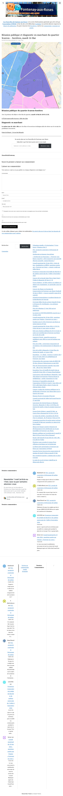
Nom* (3, 192)
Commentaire (5, 173)
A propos (38, 24)
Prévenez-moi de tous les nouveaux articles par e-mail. (14, 222)
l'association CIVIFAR (9, 24)
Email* (3, 198)
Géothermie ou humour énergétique (43, 254)
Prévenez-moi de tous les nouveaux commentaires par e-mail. (16, 216)
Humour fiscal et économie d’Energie (44, 396)
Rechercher (5, 245)
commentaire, (48, 26)
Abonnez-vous (45, 146)
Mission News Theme (26, 793)
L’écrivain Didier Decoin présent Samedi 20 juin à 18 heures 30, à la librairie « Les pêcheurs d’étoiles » (47, 304)
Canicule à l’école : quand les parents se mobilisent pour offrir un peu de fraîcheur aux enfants (46, 339)
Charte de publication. (9, 26)
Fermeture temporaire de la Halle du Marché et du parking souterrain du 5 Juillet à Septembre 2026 (47, 273)
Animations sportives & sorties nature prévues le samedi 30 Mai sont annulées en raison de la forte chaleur (47, 422)
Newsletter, (33, 26)
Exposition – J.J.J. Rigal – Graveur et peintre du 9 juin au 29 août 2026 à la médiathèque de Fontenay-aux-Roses (47, 357)
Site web (4, 204)
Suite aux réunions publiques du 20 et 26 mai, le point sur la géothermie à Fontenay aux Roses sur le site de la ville (47, 333)
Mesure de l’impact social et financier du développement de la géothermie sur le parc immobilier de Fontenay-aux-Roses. (46, 429)
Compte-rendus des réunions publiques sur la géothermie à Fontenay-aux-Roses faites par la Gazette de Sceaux (46, 391)
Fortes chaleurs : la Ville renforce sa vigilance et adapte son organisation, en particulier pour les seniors (47, 284)
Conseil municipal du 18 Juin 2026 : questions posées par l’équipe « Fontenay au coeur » (47, 537)
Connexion (5, 251)
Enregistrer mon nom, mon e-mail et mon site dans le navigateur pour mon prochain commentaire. (26, 211)
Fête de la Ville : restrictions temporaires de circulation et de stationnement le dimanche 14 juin (47, 346)
